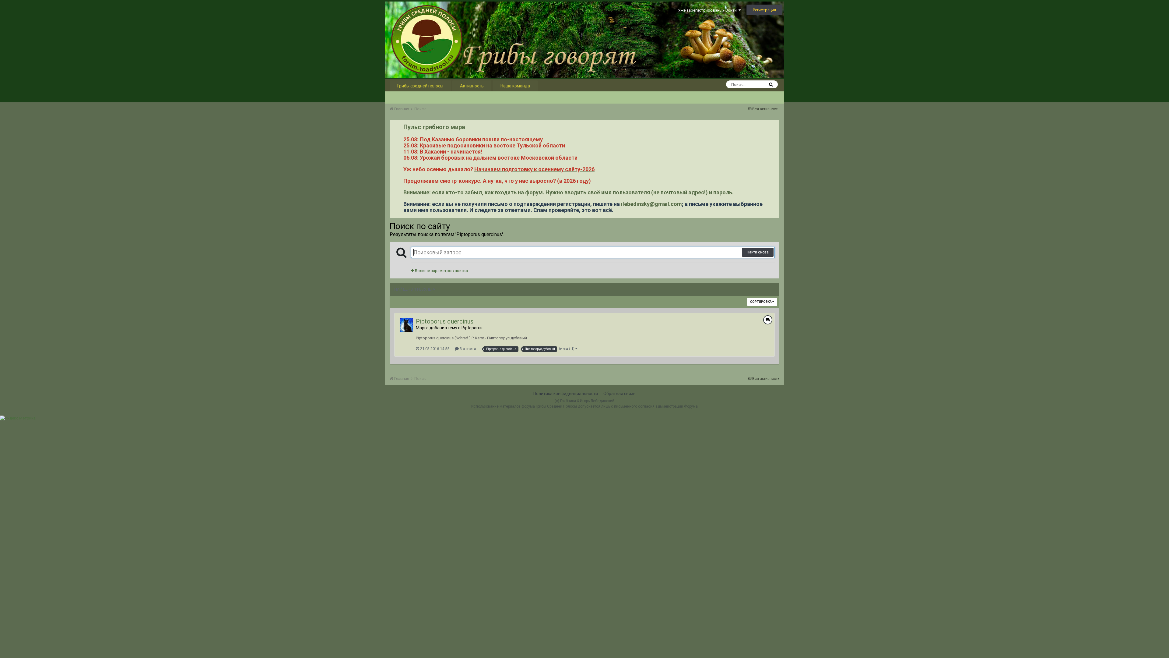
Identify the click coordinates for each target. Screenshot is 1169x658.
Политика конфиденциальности (565, 393)
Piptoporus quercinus (444, 321)
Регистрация (764, 10)
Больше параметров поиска (441, 270)
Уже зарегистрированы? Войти (708, 10)
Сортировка (761, 301)
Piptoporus (472, 327)
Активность (472, 85)
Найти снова (758, 252)
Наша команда (515, 85)
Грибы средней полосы (420, 85)
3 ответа (467, 348)
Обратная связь (619, 393)
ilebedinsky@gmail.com (651, 204)
